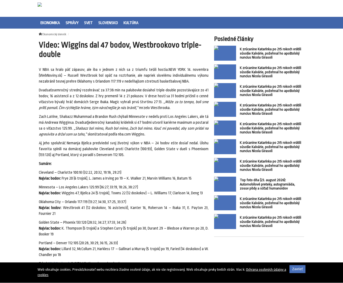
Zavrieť (297, 269)
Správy (72, 22)
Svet (88, 22)
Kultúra (131, 22)
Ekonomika (50, 22)
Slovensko (108, 22)
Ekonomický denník (54, 34)
